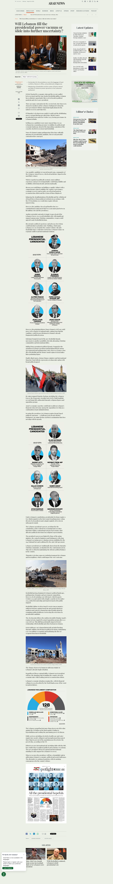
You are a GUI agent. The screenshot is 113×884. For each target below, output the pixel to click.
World (38, 11)
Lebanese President (35, 838)
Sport (72, 11)
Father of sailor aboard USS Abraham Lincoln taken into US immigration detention (80, 60)
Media (52, 11)
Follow (19, 118)
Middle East (30, 11)
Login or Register (8, 868)
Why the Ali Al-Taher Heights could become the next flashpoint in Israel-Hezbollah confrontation (80, 143)
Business (45, 11)
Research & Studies (82, 11)
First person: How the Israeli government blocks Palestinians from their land (79, 121)
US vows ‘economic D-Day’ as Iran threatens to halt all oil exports (80, 43)
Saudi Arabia (20, 11)
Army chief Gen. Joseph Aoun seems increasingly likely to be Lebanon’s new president (35, 864)
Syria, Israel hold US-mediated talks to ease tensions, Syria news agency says (80, 51)
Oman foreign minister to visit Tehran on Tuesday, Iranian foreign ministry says (80, 35)
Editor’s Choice (48, 838)
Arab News (19, 1)
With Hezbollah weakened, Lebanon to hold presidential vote (56, 863)
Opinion (66, 11)
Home (16, 18)
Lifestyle (59, 11)
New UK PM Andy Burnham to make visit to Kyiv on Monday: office (44, 14)
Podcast (94, 11)
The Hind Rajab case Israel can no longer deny (79, 131)
